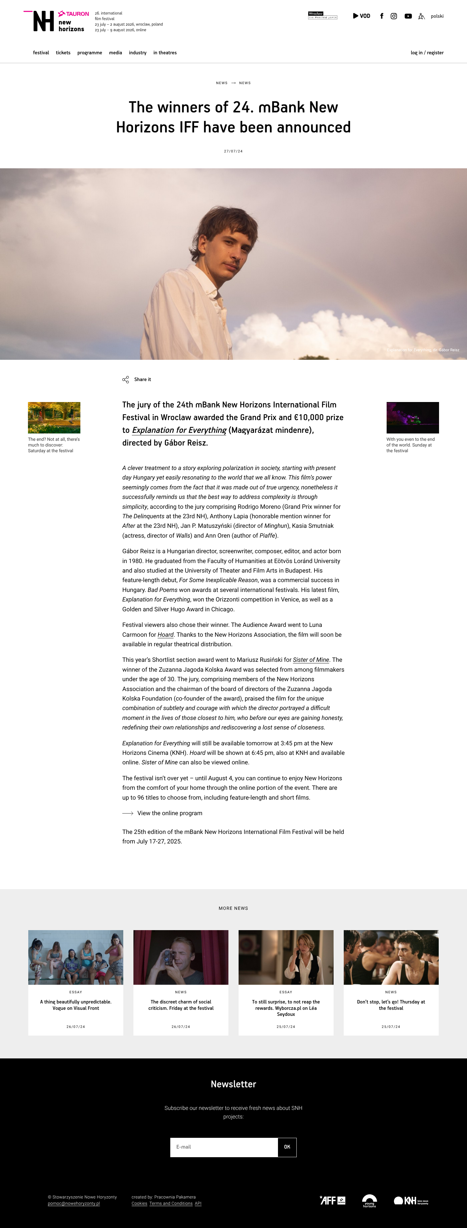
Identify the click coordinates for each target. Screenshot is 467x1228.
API (198, 1203)
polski (437, 16)
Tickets (63, 53)
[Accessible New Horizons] (422, 20)
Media (115, 53)
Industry (137, 53)
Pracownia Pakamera (175, 1197)
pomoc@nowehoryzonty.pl (74, 1203)
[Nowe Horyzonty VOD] (361, 16)
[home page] (95, 21)
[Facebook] (382, 20)
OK (287, 1147)
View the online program (170, 813)
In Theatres (165, 53)
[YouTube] (408, 20)
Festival (41, 53)
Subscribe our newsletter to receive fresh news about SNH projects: (233, 1112)
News (222, 83)
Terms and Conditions (171, 1203)
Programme (90, 53)
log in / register (427, 53)
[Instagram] (394, 20)
